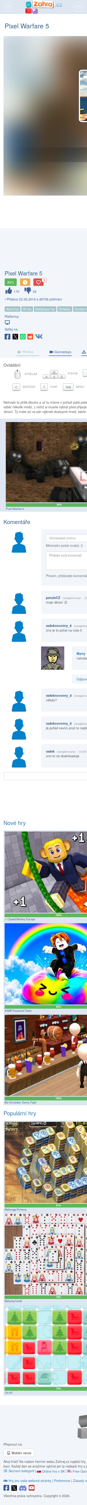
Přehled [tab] (27, 351)
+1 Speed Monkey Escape (20, 919)
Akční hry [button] (12, 309)
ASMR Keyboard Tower (18, 1010)
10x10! (8, 1392)
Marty (81, 653)
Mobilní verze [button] (21, 1453)
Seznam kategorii (21, 1470)
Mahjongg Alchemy (16, 1209)
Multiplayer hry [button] (45, 309)
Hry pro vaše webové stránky (30, 1480)
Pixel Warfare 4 (15, 509)
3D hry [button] (27, 309)
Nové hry (14, 822)
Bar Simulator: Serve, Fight (20, 1102)
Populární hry (19, 1113)
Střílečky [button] (65, 309)
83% (10, 282)
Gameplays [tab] (62, 351)
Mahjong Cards (13, 1301)
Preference (62, 1480)
